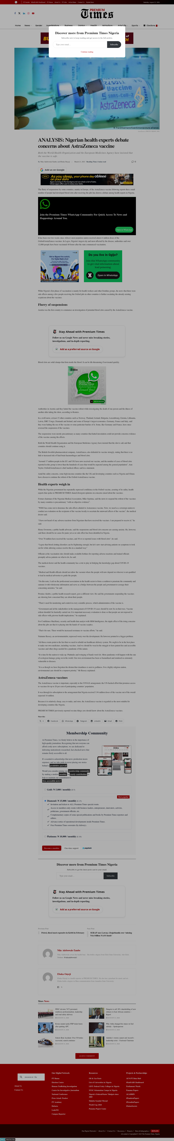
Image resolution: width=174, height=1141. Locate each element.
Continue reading (87, 52)
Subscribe (114, 44)
